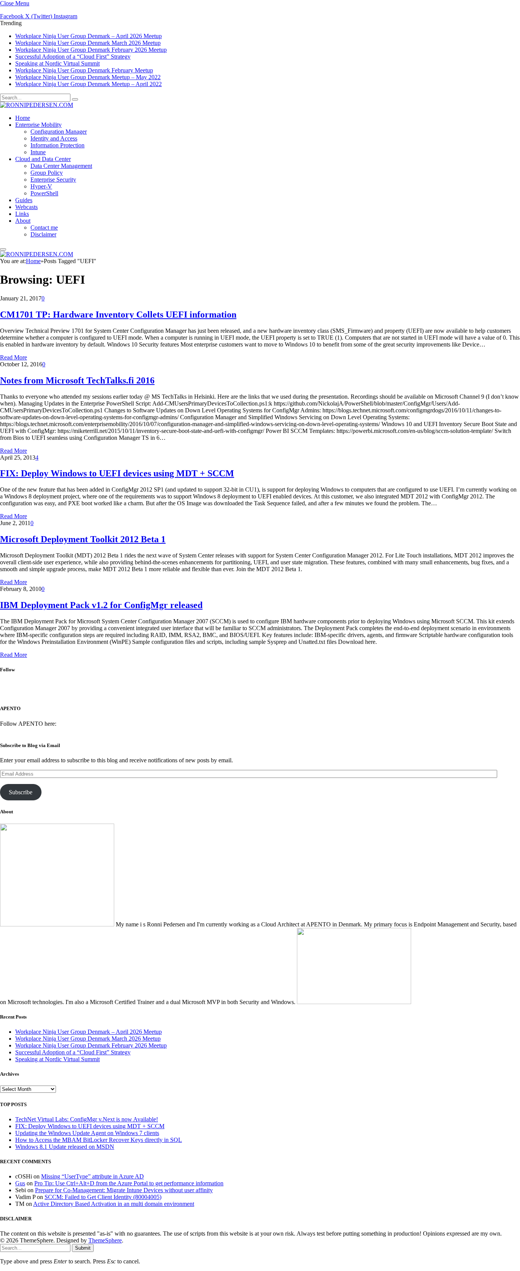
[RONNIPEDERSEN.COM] (36, 105)
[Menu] (3, 249)
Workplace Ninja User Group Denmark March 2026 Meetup (88, 43)
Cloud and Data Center (43, 159)
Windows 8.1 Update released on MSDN (64, 1146)
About (22, 220)
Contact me (44, 227)
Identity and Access (53, 138)
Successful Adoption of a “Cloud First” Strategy (73, 56)
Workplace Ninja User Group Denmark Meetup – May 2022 (88, 77)
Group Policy (46, 172)
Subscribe (20, 792)
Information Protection (57, 145)
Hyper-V (41, 186)
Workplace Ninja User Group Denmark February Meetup (84, 70)
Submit (83, 1248)
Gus (20, 1183)
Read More (13, 357)
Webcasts (26, 207)
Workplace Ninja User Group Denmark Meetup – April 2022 (88, 84)
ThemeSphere (105, 1240)
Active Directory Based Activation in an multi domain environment (113, 1204)
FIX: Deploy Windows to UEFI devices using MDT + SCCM (117, 473)
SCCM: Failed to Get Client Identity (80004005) (103, 1197)
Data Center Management (61, 166)
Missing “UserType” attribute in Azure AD (92, 1176)
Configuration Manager (58, 131)
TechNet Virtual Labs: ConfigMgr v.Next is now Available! (86, 1119)
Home (22, 118)
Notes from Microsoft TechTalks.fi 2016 (77, 380)
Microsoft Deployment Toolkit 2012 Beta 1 (83, 539)
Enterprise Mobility (38, 124)
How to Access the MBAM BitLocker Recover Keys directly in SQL (98, 1140)
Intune (38, 152)
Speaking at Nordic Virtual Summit (57, 63)
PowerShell (44, 193)
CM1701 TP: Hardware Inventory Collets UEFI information (118, 314)
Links (22, 214)
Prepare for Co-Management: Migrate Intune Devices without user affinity (124, 1190)
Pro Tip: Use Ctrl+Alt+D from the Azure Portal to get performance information (128, 1183)
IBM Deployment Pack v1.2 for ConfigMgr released (101, 605)
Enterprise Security (53, 179)
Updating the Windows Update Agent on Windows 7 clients (87, 1133)
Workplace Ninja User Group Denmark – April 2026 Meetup (88, 36)
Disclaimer (43, 234)
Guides (23, 200)
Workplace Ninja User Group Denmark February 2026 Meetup (91, 49)
